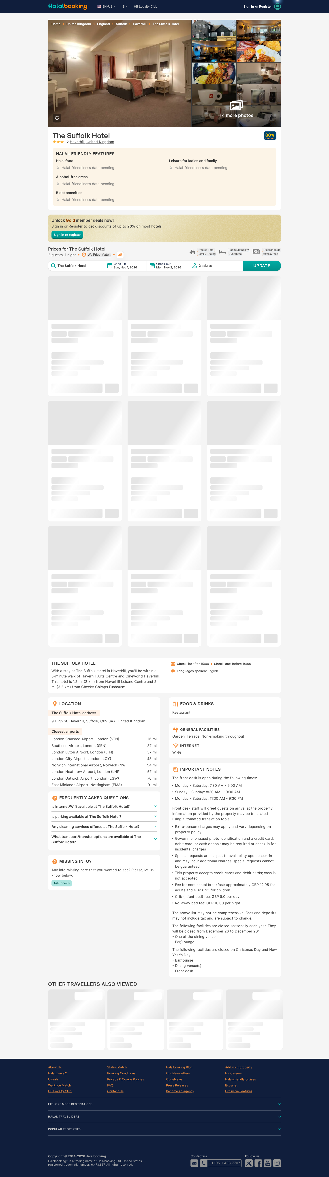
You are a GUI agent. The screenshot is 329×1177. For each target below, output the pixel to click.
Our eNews (174, 1079)
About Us (55, 1067)
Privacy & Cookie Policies (125, 1079)
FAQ (110, 1085)
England (103, 24)
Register (265, 6)
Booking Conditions (121, 1073)
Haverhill (140, 24)
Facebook (258, 1163)
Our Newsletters (178, 1073)
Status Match (117, 1067)
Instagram (277, 1163)
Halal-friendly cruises (240, 1079)
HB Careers (233, 1073)
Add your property (238, 1067)
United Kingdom (78, 24)
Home (55, 24)
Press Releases (177, 1085)
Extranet (231, 1085)
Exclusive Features (238, 1091)
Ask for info (62, 883)
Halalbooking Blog (179, 1067)
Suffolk (121, 24)
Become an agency (180, 1091)
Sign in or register (67, 234)
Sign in (249, 6)
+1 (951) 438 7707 (224, 1163)
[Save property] (57, 118)
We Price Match (59, 1085)
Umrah (53, 1079)
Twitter (249, 1163)
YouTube (267, 1163)
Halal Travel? (57, 1073)
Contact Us (115, 1091)
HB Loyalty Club (145, 6)
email (194, 1163)
